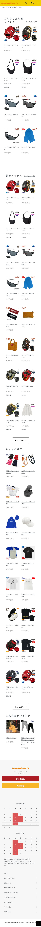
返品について (7, 883)
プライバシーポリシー (10, 897)
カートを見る (7, 907)
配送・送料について (9, 878)
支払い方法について (9, 888)
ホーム (6, 873)
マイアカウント (8, 902)
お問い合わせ (7, 911)
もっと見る (19, 440)
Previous (8, 731)
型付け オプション (11, 738)
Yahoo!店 (20, 785)
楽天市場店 (20, 779)
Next (33, 731)
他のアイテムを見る (31, 22)
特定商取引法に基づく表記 (11, 892)
